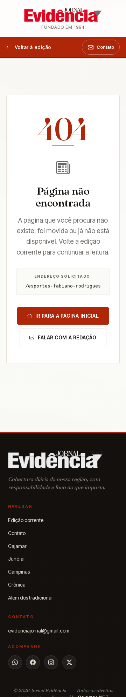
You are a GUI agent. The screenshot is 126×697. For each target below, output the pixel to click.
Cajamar (17, 546)
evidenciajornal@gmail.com (38, 631)
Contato (17, 533)
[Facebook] (33, 662)
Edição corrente (25, 520)
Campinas (19, 572)
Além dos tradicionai (30, 598)
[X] (69, 662)
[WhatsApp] (15, 662)
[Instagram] (51, 662)
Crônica (17, 585)
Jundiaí (16, 559)
